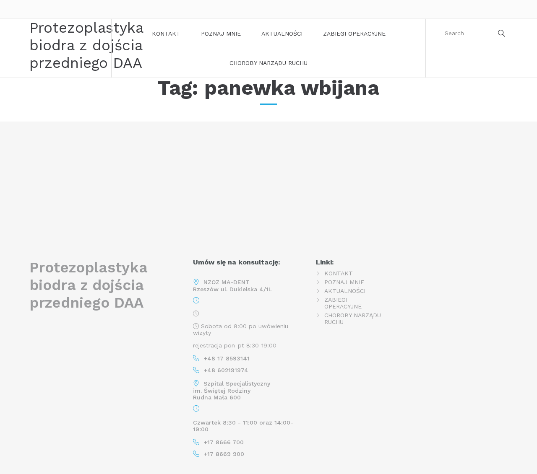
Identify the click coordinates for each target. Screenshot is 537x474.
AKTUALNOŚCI (281, 33)
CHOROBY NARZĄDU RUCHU (268, 63)
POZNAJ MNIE (221, 33)
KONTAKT (166, 33)
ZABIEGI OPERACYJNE (354, 33)
